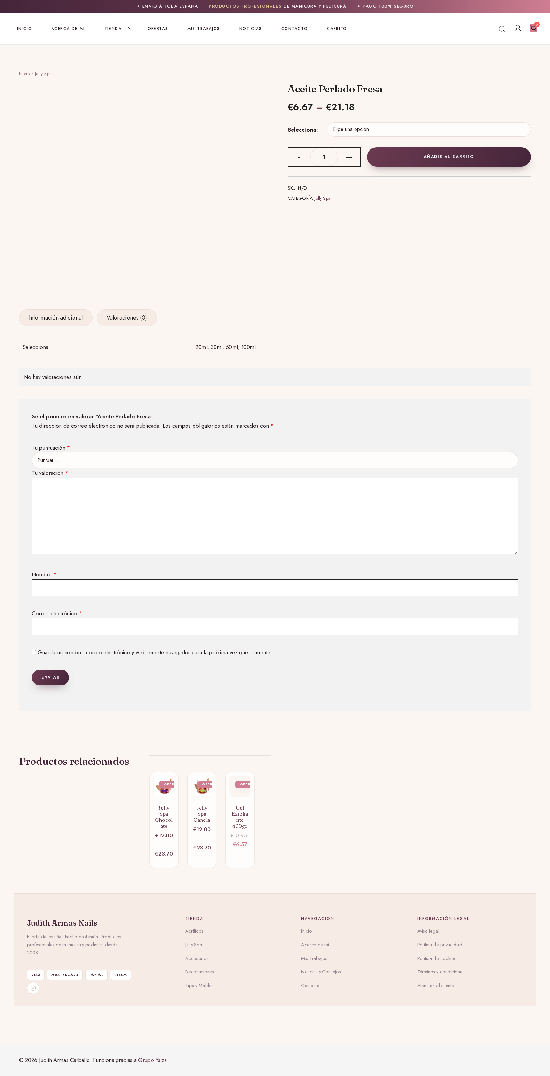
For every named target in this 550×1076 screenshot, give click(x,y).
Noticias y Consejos (321, 971)
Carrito (337, 29)
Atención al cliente (435, 985)
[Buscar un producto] (502, 28)
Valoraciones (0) (127, 318)
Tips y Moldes (199, 985)
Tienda (113, 29)
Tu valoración (50, 473)
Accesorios (196, 958)
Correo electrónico (57, 613)
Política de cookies (436, 958)
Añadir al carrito (449, 157)
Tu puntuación (51, 447)
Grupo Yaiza (152, 1060)
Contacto (294, 29)
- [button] (299, 156)
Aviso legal (428, 931)
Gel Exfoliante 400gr (240, 817)
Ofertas (158, 29)
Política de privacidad (439, 944)
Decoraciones (199, 971)
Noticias (250, 29)
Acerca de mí (315, 944)
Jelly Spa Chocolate (164, 817)
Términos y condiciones (441, 971)
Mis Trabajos (203, 29)
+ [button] (349, 156)
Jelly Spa (43, 73)
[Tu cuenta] (518, 28)
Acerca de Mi (68, 29)
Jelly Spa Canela (202, 814)
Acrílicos (194, 931)
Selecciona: (303, 130)
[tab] (56, 317)
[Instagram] (33, 988)
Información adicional (56, 318)
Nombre (44, 574)
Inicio (24, 29)
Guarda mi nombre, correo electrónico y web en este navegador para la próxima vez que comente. (154, 652)
